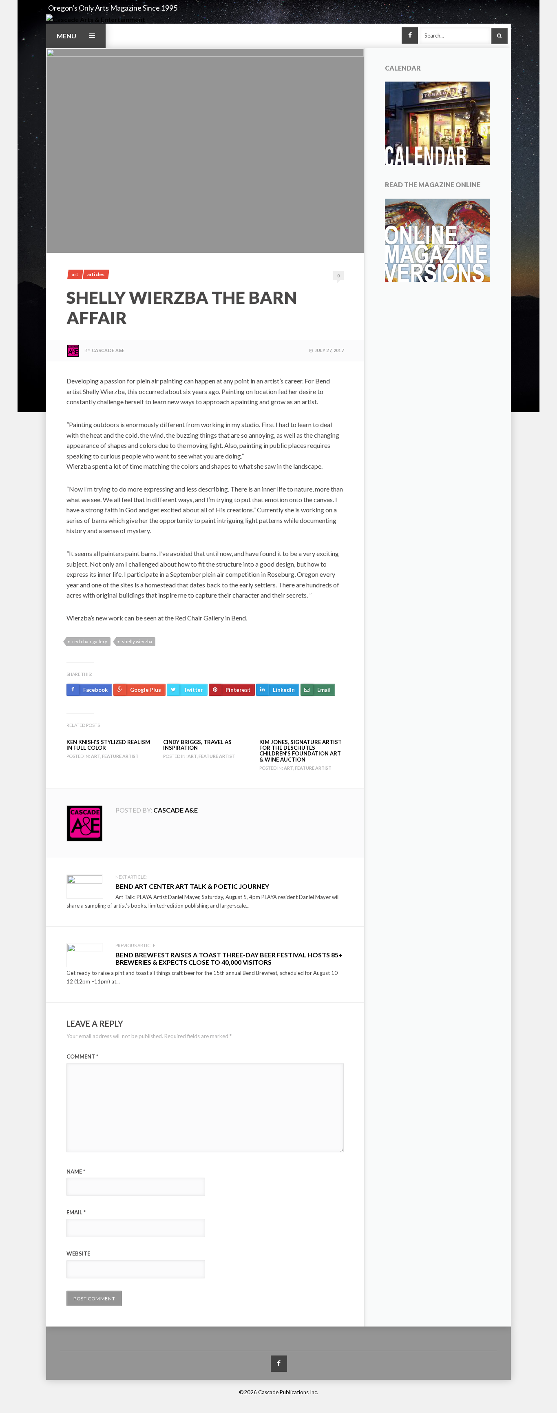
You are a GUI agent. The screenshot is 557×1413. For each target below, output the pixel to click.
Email (76, 1212)
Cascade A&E (108, 350)
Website (78, 1253)
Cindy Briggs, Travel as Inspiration (197, 745)
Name (75, 1171)
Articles (96, 274)
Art (75, 274)
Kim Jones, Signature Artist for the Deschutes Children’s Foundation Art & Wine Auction (300, 751)
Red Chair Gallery (89, 641)
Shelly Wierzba (137, 641)
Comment (82, 1056)
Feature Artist (120, 756)
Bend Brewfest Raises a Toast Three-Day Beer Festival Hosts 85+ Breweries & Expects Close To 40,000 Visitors (229, 958)
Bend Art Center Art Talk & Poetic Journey (192, 886)
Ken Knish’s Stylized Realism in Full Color (108, 745)
